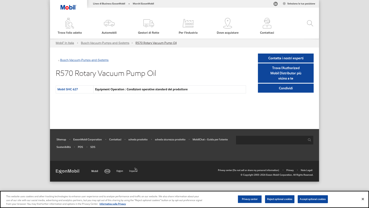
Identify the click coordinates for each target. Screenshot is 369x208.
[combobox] (274, 140)
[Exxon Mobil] (67, 171)
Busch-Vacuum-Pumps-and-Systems (105, 43)
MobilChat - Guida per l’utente (210, 139)
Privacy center (250, 199)
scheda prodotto (138, 139)
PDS (80, 147)
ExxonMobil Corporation (87, 139)
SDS (92, 147)
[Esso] (107, 171)
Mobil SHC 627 (67, 89)
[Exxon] (120, 171)
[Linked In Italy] (275, 4)
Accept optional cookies (313, 199)
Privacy (290, 170)
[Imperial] (133, 169)
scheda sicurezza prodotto (170, 139)
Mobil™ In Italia (65, 43)
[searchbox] (271, 140)
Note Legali (306, 170)
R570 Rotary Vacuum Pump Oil (156, 43)
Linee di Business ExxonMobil (109, 3)
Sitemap (61, 139)
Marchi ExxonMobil (143, 3)
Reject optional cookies (279, 199)
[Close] (363, 199)
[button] (109, 26)
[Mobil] (95, 171)
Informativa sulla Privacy (113, 204)
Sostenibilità (64, 147)
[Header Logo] (68, 5)
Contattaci (115, 139)
